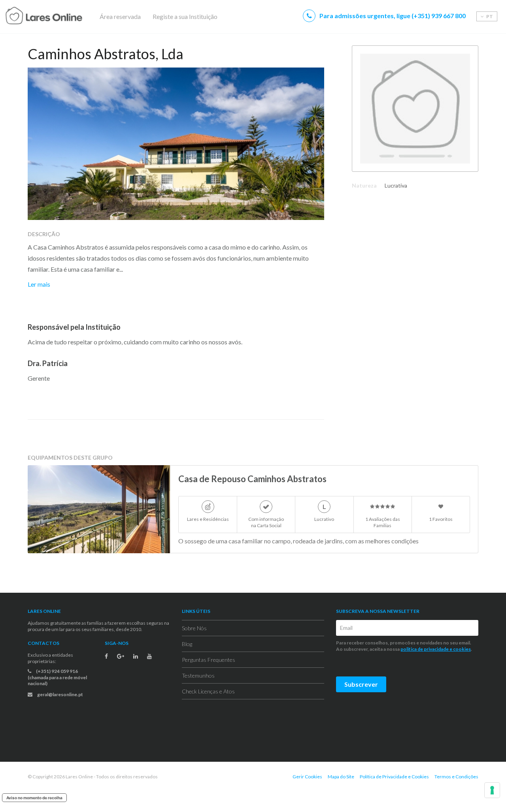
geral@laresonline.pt (59, 694)
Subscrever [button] (361, 684)
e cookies (460, 649)
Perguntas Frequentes (208, 659)
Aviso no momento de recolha (34, 797)
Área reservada (120, 16)
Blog (187, 644)
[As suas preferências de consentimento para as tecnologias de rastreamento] (492, 790)
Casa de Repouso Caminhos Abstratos (252, 478)
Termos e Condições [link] (456, 777)
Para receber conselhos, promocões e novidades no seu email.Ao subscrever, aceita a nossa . (404, 646)
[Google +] (120, 656)
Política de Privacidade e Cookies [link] (394, 777)
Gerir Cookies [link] (307, 777)
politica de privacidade (424, 649)
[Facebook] (106, 656)
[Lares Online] (59, 16)
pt (489, 16)
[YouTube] (149, 656)
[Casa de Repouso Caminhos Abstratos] (99, 509)
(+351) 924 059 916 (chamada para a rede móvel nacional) (57, 677)
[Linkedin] (135, 656)
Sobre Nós (194, 628)
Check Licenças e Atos (208, 691)
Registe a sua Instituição (185, 16)
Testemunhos (198, 675)
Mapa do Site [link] (341, 777)
